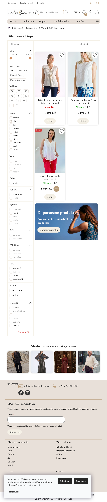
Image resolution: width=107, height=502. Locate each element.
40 (26, 91)
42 (12, 96)
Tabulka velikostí (26, 3)
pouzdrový (17, 238)
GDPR (59, 454)
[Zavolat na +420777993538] (93, 3)
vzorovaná (17, 142)
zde (39, 485)
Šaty (9, 450)
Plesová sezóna (17, 80)
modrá (15, 135)
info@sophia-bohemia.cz (37, 386)
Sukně (10, 465)
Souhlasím (81, 481)
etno (15, 161)
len (14, 315)
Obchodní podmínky (65, 450)
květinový (17, 164)
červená (16, 128)
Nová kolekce (13, 447)
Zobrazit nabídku (49, 230)
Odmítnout (65, 481)
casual (15, 275)
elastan (16, 307)
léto (20, 290)
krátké (15, 183)
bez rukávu (17, 194)
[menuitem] (14, 21)
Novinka (23, 70)
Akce (12, 70)
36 (12, 91)
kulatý (15, 213)
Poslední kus (16, 75)
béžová (16, 117)
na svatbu (17, 257)
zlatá (15, 146)
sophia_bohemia (27, 392)
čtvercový (17, 209)
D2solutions (56, 498)
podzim (14, 295)
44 (19, 96)
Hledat (66, 12)
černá (15, 125)
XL (17, 105)
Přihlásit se (14, 432)
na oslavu (17, 253)
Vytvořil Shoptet (41, 498)
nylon (15, 318)
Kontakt (40, 3)
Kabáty (10, 454)
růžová (15, 139)
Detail (50, 121)
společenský (18, 279)
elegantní (16, 268)
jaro (12, 290)
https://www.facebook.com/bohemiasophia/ (21, 392)
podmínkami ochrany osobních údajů (47, 426)
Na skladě (15, 66)
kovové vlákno (19, 311)
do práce (16, 250)
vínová (15, 150)
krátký (15, 198)
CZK (76, 12)
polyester (17, 322)
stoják (15, 220)
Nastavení (14, 491)
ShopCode (68, 498)
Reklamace (11, 3)
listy (14, 168)
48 (12, 100)
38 (19, 91)
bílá (14, 121)
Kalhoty (11, 461)
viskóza (16, 325)
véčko (15, 223)
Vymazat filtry (24, 332)
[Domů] (9, 28)
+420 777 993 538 (68, 386)
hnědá (15, 132)
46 (26, 96)
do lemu (16, 235)
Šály (9, 458)
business (16, 272)
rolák (15, 216)
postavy (16, 172)
